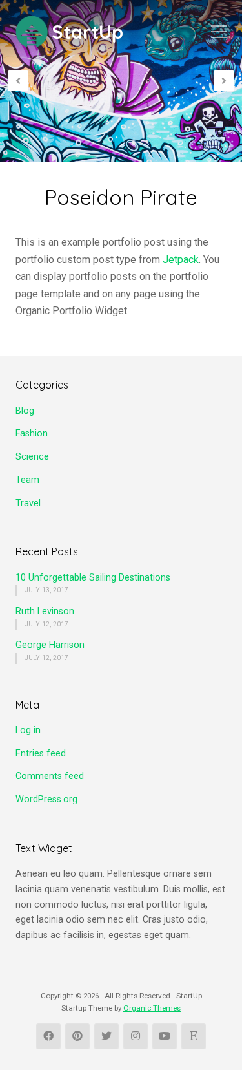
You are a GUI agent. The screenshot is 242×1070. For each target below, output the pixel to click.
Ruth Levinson (44, 611)
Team (27, 480)
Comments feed (49, 776)
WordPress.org (46, 799)
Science (32, 456)
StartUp (87, 32)
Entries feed (40, 753)
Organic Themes (152, 1007)
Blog (24, 410)
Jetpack (181, 259)
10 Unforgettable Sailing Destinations (92, 577)
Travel (28, 503)
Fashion (31, 433)
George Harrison (50, 644)
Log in (28, 730)
